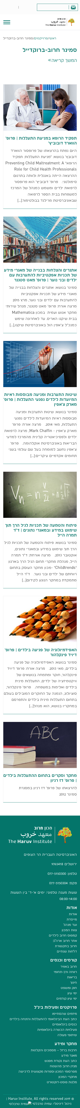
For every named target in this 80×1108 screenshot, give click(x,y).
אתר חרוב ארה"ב (65, 941)
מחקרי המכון (67, 1077)
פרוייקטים (41, 38)
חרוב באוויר (69, 966)
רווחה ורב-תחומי (65, 972)
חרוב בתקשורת (66, 946)
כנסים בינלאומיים (64, 1024)
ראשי (52, 38)
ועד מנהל (70, 925)
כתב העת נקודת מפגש (61, 1061)
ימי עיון (72, 993)
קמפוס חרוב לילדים (63, 935)
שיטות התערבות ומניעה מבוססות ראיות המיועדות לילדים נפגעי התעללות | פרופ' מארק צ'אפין (40, 399)
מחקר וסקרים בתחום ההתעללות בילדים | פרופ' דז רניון (40, 778)
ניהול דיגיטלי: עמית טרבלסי (51, 1104)
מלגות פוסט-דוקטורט (62, 1082)
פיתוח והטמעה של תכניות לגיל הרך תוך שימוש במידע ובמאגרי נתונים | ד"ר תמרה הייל (41, 530)
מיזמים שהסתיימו (64, 1014)
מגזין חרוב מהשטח (63, 1066)
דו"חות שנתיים (67, 951)
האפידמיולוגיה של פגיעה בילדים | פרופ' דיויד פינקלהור (41, 652)
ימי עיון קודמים (66, 998)
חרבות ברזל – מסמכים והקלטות (54, 1050)
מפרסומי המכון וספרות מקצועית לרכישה (47, 1071)
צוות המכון (69, 930)
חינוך (73, 982)
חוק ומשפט (69, 988)
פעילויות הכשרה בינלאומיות (57, 1030)
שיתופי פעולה (67, 1035)
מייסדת (72, 919)
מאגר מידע (69, 1055)
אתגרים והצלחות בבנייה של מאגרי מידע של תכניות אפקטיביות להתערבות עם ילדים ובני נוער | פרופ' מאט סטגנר (40, 275)
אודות (73, 914)
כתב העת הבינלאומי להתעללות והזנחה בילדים (43, 1019)
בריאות (72, 977)
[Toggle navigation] (6, 22)
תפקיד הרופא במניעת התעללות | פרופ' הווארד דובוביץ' (41, 140)
